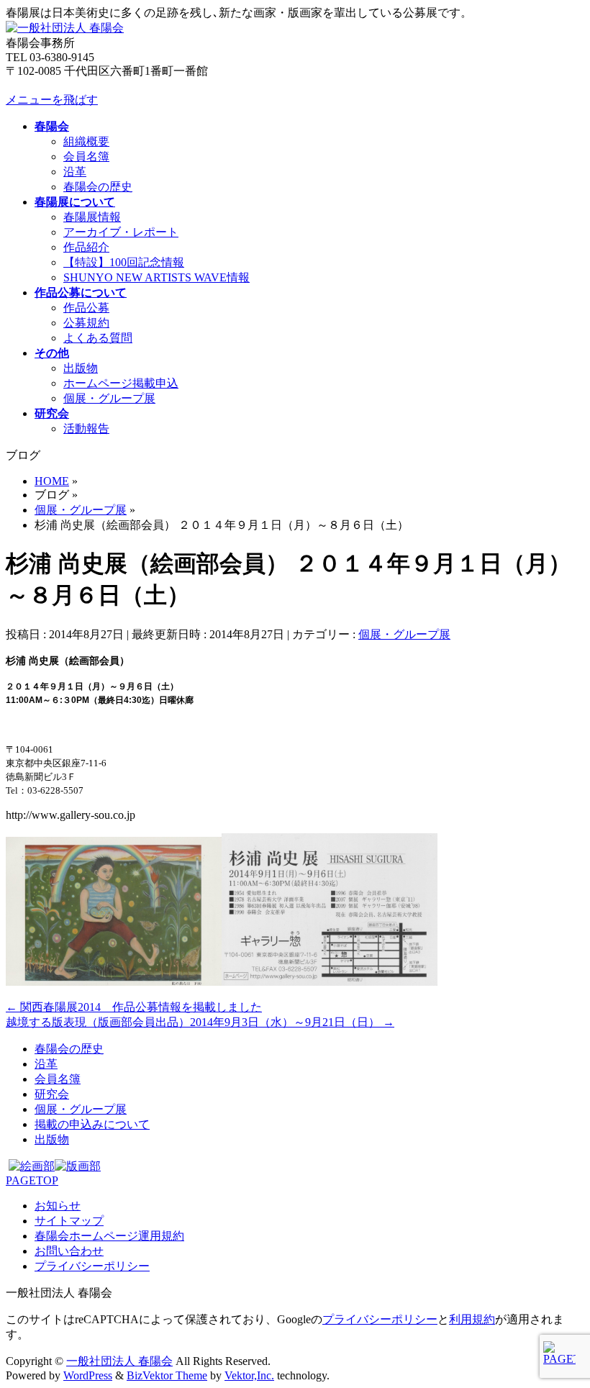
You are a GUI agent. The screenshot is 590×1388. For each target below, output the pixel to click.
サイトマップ (69, 1221)
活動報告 (86, 428)
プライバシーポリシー (92, 1266)
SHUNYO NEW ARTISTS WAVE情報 (156, 277)
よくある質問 (97, 338)
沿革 (74, 171)
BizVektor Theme (167, 1375)
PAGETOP (32, 1180)
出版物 (80, 368)
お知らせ (58, 1205)
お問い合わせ (69, 1251)
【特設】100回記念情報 (123, 262)
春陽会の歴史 (97, 187)
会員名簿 (86, 156)
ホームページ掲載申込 (120, 383)
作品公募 (86, 307)
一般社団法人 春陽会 (119, 1361)
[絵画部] (32, 1166)
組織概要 (86, 141)
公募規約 (86, 323)
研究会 (52, 1094)
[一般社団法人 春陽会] (65, 28)
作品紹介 (86, 247)
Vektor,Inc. (249, 1375)
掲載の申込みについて (92, 1124)
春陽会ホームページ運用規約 (109, 1236)
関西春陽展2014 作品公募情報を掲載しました (134, 1007)
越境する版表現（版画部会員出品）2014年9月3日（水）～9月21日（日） (200, 1022)
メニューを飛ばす (52, 100)
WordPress (87, 1375)
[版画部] (78, 1166)
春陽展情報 (92, 217)
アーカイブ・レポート (120, 232)
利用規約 (472, 1319)
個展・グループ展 (109, 398)
